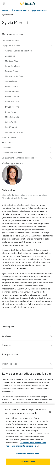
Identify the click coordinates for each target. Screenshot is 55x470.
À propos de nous (19, 10)
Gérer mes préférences (27, 454)
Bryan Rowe (10, 112)
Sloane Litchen (12, 97)
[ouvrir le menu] (4, 4)
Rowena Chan (11, 71)
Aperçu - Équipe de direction (18, 51)
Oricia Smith (10, 122)
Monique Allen (11, 61)
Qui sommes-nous (10, 40)
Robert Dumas (11, 86)
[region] (27, 437)
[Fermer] (50, 412)
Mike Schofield (12, 117)
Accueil (5, 10)
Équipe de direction (38, 10)
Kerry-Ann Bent (12, 66)
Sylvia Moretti (12, 107)
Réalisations (7, 142)
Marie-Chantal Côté (14, 76)
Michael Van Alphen (14, 132)
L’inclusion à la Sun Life (12, 163)
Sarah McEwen (12, 102)
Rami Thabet (11, 127)
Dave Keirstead (12, 91)
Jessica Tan (10, 56)
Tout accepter (28, 462)
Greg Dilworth (11, 81)
